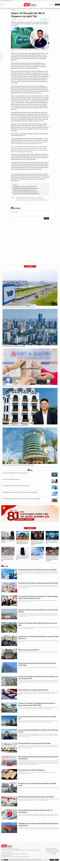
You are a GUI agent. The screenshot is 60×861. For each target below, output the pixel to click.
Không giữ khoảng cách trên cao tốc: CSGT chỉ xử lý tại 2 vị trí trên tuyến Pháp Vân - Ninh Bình (7, 558)
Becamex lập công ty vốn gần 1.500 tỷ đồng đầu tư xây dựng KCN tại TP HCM (19, 307)
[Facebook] (40, 19)
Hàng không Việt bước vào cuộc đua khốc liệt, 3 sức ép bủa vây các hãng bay (38, 611)
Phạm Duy (14, 19)
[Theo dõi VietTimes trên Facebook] (49, 853)
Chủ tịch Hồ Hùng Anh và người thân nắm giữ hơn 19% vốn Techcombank (35, 811)
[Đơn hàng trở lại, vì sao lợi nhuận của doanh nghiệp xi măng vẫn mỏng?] (9, 787)
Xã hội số (4, 8)
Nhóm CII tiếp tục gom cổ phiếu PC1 (28, 650)
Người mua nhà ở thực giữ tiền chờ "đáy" (11, 479)
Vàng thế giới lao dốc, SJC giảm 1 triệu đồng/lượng (33, 690)
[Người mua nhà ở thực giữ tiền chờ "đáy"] (54, 481)
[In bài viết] (42, 19)
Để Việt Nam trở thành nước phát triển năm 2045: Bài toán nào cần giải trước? (19, 492)
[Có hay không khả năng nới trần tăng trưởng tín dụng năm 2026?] (54, 487)
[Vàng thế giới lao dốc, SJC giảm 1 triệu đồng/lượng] (9, 694)
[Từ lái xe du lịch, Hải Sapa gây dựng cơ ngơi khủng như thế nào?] (30, 406)
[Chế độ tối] (53, 4)
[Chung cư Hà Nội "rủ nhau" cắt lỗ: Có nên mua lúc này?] (30, 327)
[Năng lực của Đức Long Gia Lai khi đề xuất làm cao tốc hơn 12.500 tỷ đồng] (30, 445)
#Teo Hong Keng (39, 197)
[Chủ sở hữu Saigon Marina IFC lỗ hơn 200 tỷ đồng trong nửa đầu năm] (9, 721)
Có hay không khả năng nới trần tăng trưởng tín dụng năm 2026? (16, 485)
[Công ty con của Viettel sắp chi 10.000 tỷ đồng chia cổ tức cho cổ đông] (9, 627)
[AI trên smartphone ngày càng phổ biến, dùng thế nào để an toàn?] (22, 551)
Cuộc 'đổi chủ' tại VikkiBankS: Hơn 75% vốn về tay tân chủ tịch (16, 473)
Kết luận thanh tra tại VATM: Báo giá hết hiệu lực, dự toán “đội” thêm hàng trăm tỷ (38, 637)
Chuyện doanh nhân (48, 8)
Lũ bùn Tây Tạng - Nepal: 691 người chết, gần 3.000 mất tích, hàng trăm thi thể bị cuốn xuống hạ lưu (52, 558)
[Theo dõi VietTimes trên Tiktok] (55, 853)
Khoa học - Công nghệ (21, 8)
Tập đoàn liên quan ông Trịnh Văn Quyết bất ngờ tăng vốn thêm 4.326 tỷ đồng (37, 664)
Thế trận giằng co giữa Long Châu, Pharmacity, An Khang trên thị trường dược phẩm (20, 498)
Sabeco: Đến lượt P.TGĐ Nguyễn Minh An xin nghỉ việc (24, 190)
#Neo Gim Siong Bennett (21, 197)
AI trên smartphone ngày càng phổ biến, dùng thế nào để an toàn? (22, 558)
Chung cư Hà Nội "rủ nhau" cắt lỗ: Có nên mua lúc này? (14, 346)
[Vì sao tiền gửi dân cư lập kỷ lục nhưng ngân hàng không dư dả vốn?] (30, 366)
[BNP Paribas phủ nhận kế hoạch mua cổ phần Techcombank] (9, 801)
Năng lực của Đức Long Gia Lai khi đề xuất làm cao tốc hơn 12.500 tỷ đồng (18, 465)
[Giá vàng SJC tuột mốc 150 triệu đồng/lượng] (9, 774)
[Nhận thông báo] (50, 4)
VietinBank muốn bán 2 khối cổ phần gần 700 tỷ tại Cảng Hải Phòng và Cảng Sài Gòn (38, 824)
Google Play (56, 860)
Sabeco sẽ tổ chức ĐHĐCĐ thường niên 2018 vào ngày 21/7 (25, 191)
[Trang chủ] (0, 8)
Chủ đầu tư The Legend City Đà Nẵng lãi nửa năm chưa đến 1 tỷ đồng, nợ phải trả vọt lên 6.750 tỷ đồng (36, 704)
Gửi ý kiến (46, 218)
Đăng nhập (57, 4)
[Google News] (46, 19)
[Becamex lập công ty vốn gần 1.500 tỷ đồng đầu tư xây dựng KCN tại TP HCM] (30, 287)
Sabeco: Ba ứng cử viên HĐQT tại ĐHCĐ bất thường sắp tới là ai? (26, 193)
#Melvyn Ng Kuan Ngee (31, 197)
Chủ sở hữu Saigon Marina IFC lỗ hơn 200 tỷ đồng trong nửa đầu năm (37, 717)
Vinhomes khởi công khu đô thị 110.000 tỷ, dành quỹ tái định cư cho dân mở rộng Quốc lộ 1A (38, 677)
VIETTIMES (30, 4)
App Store (52, 860)
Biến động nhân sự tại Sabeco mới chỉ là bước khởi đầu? (24, 186)
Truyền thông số (56, 8)
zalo (51, 853)
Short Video (36, 8)
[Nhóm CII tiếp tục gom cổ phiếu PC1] (9, 654)
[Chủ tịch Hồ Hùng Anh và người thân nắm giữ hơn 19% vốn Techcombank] (9, 814)
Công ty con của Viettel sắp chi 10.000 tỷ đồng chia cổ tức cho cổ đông (37, 624)
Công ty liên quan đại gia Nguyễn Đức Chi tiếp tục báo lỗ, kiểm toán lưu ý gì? (38, 731)
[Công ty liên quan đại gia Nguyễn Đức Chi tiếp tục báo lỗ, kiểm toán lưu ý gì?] (9, 734)
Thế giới (41, 8)
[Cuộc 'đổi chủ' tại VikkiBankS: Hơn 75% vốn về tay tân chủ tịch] (54, 475)
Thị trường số (30, 8)
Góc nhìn (9, 8)
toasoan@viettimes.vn (52, 848)
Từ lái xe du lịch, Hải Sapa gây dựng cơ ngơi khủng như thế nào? (16, 425)
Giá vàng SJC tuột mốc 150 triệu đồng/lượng (31, 770)
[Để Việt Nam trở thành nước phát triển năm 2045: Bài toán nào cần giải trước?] (54, 494)
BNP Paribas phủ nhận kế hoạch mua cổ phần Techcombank (36, 797)
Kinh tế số (14, 8)
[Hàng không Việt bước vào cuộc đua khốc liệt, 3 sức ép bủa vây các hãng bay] (9, 614)
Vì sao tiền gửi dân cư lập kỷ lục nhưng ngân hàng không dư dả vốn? (17, 386)
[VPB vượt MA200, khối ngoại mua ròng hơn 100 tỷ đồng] (9, 747)
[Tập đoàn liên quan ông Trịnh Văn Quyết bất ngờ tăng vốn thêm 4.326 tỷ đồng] (9, 667)
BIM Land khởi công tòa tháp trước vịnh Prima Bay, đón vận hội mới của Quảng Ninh (38, 758)
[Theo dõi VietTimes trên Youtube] (53, 853)
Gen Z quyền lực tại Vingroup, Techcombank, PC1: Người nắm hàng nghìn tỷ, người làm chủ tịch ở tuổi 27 (38, 597)
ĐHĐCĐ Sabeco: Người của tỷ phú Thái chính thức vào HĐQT (26, 188)
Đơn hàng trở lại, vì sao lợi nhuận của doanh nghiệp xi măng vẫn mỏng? (37, 784)
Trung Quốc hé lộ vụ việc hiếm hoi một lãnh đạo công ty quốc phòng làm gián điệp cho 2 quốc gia (37, 542)
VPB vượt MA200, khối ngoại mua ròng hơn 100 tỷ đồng (34, 743)
